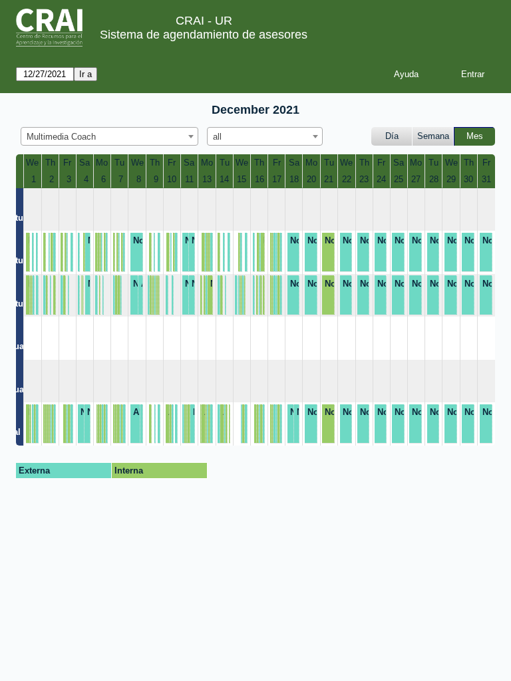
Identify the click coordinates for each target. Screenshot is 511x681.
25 (398, 179)
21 (328, 179)
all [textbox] (217, 137)
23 (364, 179)
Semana (433, 136)
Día (392, 136)
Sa (84, 163)
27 (416, 179)
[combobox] (109, 136)
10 (171, 179)
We (32, 163)
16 (259, 179)
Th (50, 163)
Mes (474, 136)
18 (294, 179)
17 (276, 179)
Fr (67, 163)
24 (381, 179)
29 (451, 179)
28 (433, 179)
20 (311, 179)
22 (346, 179)
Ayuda (406, 74)
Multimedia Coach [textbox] (61, 137)
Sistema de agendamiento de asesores (203, 34)
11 (189, 179)
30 (468, 179)
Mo (102, 163)
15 (241, 179)
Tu (119, 163)
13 (207, 179)
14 (224, 179)
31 (486, 179)
